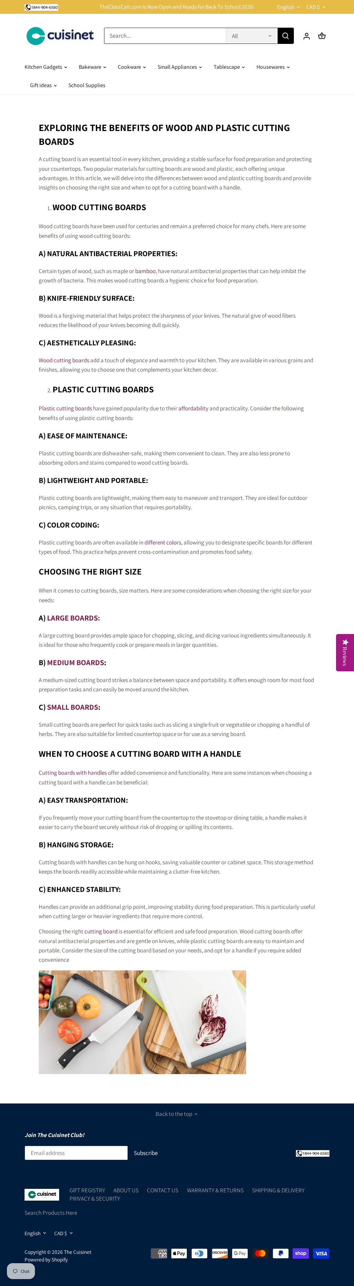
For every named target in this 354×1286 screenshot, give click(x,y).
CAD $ (313, 7)
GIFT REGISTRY (87, 1190)
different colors (163, 542)
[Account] (306, 35)
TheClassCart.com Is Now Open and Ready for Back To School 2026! (177, 6)
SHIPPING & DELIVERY (278, 1190)
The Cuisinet (77, 1251)
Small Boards (72, 707)
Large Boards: (73, 618)
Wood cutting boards (64, 360)
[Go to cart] (322, 35)
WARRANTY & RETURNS (215, 1190)
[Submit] (286, 36)
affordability (193, 408)
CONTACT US (162, 1190)
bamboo (145, 271)
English (285, 7)
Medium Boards (75, 662)
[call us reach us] (41, 7)
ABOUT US (126, 1190)
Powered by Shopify (46, 1259)
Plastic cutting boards (65, 408)
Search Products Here (51, 1213)
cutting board (101, 931)
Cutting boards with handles (73, 772)
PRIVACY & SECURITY (94, 1198)
